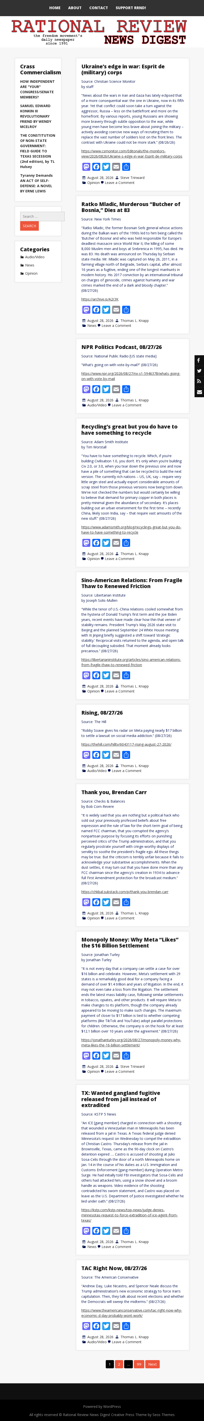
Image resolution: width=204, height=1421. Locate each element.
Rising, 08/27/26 (102, 712)
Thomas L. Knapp (134, 320)
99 (139, 1364)
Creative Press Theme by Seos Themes (143, 1414)
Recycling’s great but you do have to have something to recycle (129, 429)
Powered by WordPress (102, 1406)
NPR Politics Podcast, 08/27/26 (121, 347)
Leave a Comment (120, 182)
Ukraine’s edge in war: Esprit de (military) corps (123, 69)
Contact (98, 7)
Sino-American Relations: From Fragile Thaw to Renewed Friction (131, 583)
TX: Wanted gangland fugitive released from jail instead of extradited (120, 1098)
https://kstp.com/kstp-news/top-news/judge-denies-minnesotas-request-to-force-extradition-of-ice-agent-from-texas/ (129, 1215)
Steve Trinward (132, 177)
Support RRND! (131, 7)
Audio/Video (97, 405)
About (75, 7)
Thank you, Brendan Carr (114, 792)
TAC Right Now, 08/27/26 (114, 1268)
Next (152, 1364)
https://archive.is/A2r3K (99, 299)
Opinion (93, 182)
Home (54, 7)
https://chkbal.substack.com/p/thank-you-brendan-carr (124, 891)
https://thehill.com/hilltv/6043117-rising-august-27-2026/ (126, 744)
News (92, 325)
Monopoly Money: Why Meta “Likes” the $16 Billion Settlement (129, 942)
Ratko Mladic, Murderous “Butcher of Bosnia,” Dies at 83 (130, 207)
